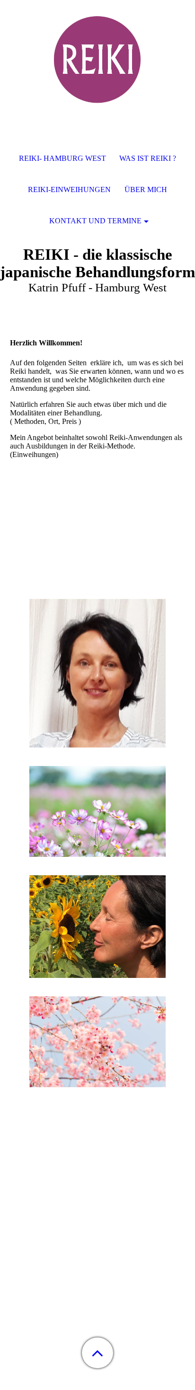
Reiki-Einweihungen (69, 189)
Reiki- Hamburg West (62, 158)
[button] (97, 1352)
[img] (97, 59)
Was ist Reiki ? (147, 158)
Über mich (145, 189)
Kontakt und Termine (95, 221)
